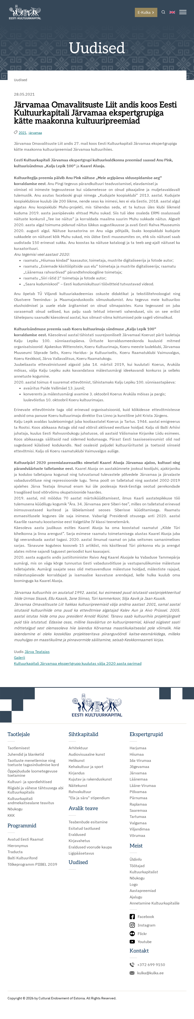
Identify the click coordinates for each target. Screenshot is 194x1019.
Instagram (146, 925)
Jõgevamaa (139, 766)
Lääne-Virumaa (143, 785)
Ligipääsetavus (81, 853)
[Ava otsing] (163, 12)
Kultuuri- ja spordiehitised (30, 782)
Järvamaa (138, 773)
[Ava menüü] (182, 12)
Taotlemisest (19, 748)
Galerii (19, 657)
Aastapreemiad (143, 890)
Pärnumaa (138, 798)
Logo (134, 884)
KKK (11, 815)
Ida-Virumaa (140, 760)
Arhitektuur (78, 748)
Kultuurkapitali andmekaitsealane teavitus (31, 800)
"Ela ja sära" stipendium (89, 798)
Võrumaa (137, 835)
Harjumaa (138, 748)
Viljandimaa (140, 829)
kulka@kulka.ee (150, 972)
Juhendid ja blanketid (26, 754)
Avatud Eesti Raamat (26, 839)
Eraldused (77, 834)
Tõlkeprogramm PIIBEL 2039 (32, 864)
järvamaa (35, 133)
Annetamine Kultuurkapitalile (155, 903)
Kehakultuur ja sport (86, 766)
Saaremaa (138, 810)
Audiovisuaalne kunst (87, 754)
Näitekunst (78, 785)
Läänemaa (139, 779)
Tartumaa (138, 816)
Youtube (145, 942)
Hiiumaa (137, 754)
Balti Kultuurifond (22, 858)
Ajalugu (136, 897)
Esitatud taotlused (84, 828)
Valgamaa (138, 823)
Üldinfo (136, 859)
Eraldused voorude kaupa (90, 847)
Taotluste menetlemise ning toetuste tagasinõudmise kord (33, 762)
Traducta (15, 852)
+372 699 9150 (151, 964)
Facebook (146, 916)
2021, (23, 133)
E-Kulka (144, 12)
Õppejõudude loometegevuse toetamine (32, 773)
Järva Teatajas (37, 651)
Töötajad (137, 866)
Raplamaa (138, 804)
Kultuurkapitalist (144, 872)
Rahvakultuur (80, 792)
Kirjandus (77, 773)
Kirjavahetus (79, 840)
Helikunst (77, 760)
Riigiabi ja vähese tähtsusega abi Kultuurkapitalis (35, 790)
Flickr (142, 933)
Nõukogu (15, 809)
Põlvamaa (138, 792)
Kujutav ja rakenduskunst (90, 779)
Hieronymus (18, 845)
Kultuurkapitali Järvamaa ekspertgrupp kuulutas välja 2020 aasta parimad (77, 663)
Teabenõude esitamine (88, 822)
